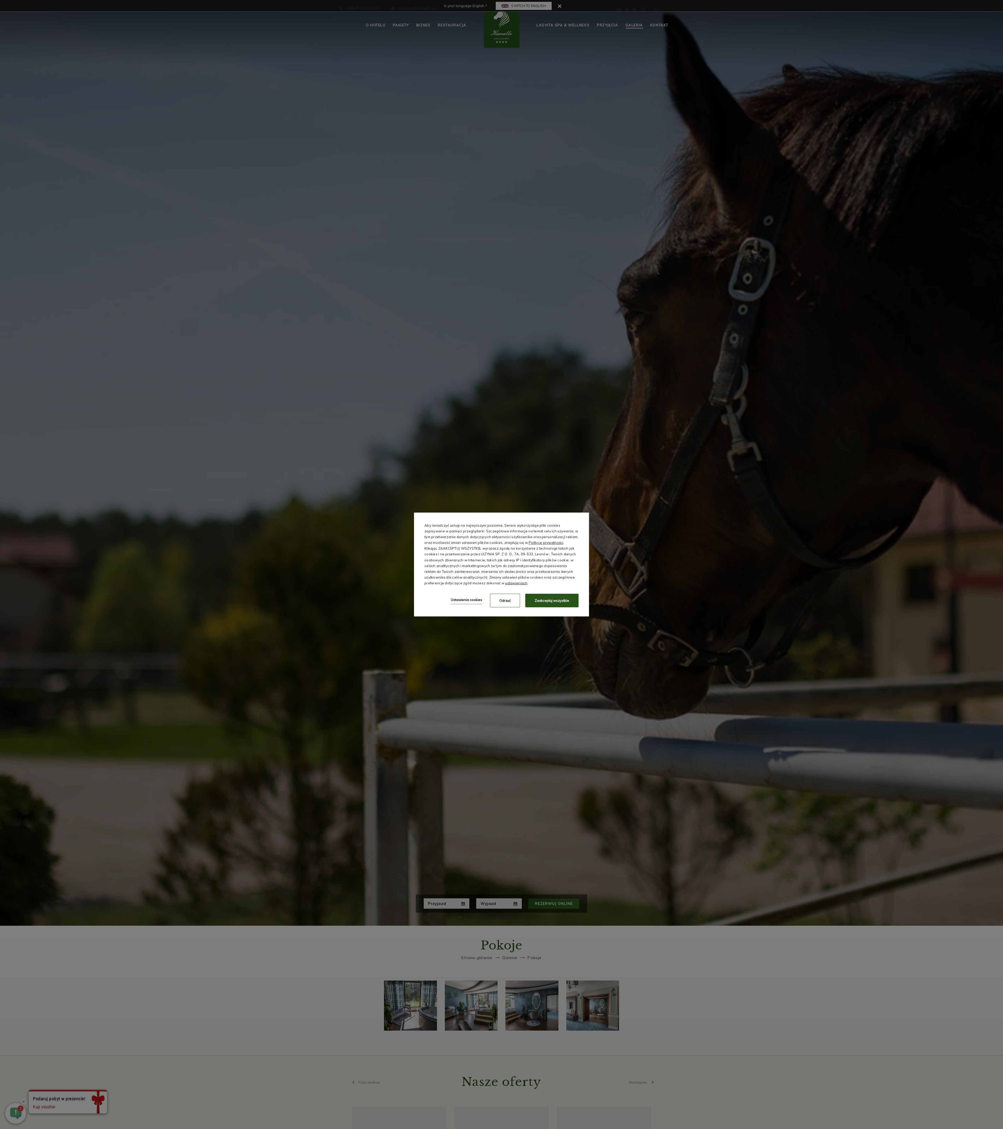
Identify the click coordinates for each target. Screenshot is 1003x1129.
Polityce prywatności (546, 542)
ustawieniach (516, 583)
